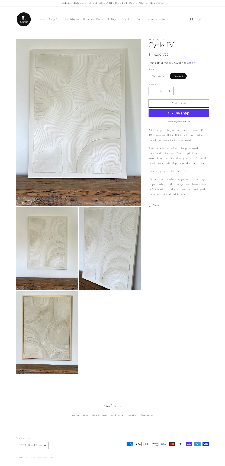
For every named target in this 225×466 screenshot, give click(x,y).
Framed (178, 76)
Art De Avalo (30, 458)
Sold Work (117, 415)
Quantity (153, 84)
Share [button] (156, 205)
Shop (85, 415)
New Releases (99, 415)
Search (75, 415)
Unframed (160, 76)
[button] (192, 19)
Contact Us (147, 415)
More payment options (179, 122)
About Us (132, 415)
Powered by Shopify (46, 458)
